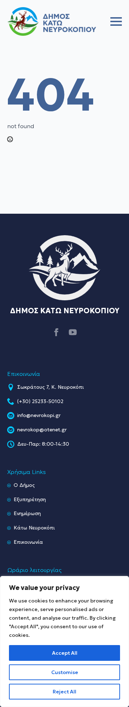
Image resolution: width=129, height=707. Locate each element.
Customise (64, 672)
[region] (64, 641)
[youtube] (73, 332)
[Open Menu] (116, 21)
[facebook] (56, 332)
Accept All (64, 653)
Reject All (64, 691)
